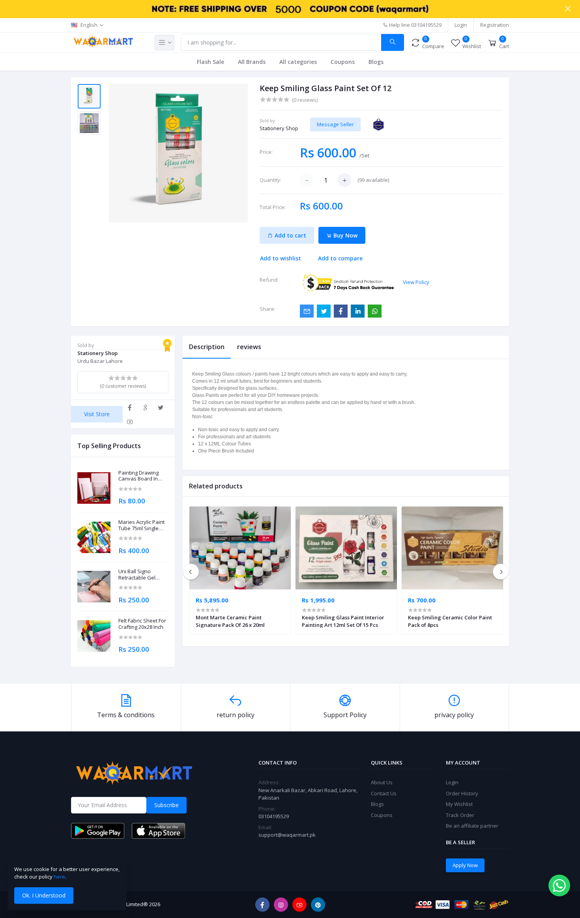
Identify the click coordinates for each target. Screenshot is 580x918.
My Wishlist (459, 804)
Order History (462, 793)
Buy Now (344, 235)
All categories (298, 61)
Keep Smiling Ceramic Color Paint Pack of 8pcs (450, 621)
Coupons (343, 61)
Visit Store (97, 414)
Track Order (460, 815)
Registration (494, 24)
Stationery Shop (279, 128)
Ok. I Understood (43, 895)
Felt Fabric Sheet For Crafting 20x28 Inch (142, 624)
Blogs (376, 61)
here (59, 876)
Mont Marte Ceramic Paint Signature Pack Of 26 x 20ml (230, 621)
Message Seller (335, 124)
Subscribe (166, 805)
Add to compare (340, 258)
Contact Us (384, 793)
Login (461, 24)
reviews (249, 346)
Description (207, 346)
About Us (382, 782)
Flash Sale (210, 61)
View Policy (416, 282)
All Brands (252, 61)
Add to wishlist (280, 258)
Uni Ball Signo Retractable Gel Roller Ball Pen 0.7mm (136, 574)
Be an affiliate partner (472, 825)
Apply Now (465, 865)
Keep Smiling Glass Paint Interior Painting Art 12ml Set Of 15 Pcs (343, 621)
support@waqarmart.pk (287, 834)
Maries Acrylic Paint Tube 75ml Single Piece (141, 525)
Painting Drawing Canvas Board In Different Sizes (138, 476)
